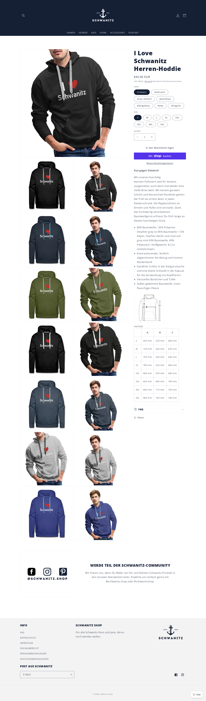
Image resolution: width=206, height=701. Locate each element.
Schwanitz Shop (106, 694)
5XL (162, 124)
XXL (177, 117)
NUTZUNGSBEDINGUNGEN (34, 658)
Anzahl (137, 131)
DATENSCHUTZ (28, 637)
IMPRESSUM (26, 643)
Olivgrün (176, 105)
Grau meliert (144, 98)
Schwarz (142, 92)
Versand (148, 81)
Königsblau (143, 105)
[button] (23, 15)
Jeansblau (165, 98)
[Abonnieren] (71, 674)
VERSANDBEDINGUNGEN (33, 653)
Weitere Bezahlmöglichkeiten (160, 163)
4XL (151, 124)
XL (166, 117)
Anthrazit (159, 92)
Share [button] (140, 417)
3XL (139, 124)
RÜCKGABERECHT (29, 648)
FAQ (22, 632)
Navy (160, 105)
